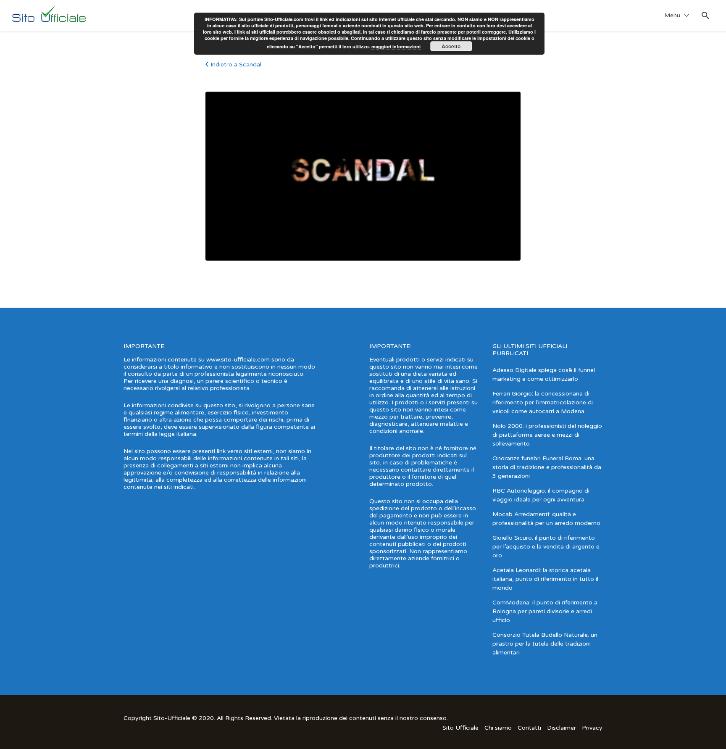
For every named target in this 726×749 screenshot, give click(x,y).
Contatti (529, 727)
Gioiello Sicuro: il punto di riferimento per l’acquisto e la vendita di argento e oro (546, 546)
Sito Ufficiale (460, 727)
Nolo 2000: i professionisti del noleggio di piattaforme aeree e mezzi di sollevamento (547, 434)
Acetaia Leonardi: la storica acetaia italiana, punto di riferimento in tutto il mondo (545, 579)
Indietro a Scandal (235, 64)
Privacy (592, 727)
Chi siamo (498, 727)
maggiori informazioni (396, 46)
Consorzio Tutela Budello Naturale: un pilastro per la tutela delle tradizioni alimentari (544, 643)
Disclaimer (561, 727)
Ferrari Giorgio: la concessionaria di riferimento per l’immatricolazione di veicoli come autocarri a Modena (542, 402)
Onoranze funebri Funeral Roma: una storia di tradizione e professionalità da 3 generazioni (546, 467)
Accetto (451, 46)
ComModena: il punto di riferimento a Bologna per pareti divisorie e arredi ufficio (544, 611)
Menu (672, 15)
